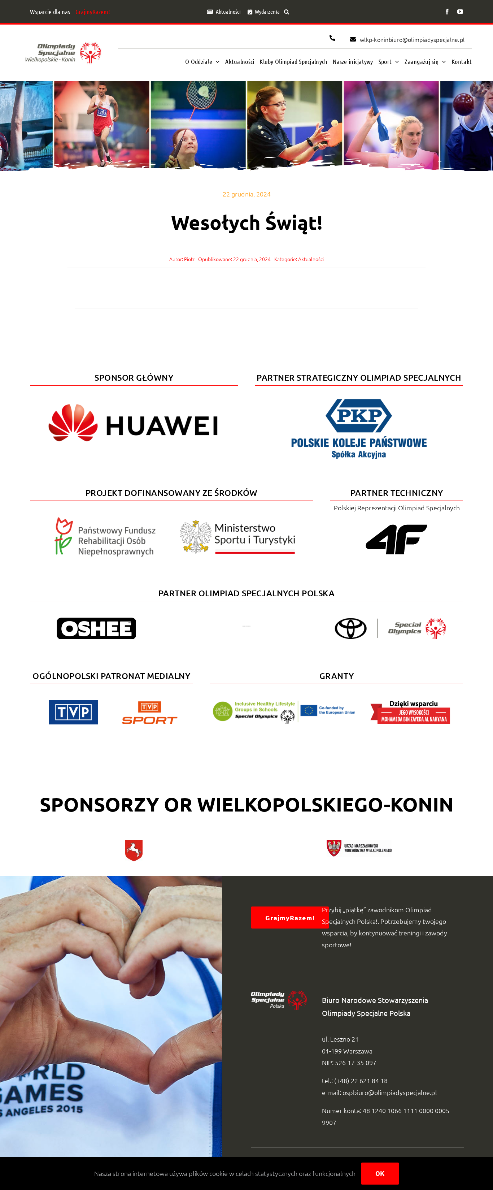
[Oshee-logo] (96, 620)
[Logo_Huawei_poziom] (134, 398)
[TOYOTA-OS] (390, 621)
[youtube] (460, 11)
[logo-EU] (284, 704)
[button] (286, 11)
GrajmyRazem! (92, 12)
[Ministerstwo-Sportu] (238, 523)
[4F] (396, 523)
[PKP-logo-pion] (359, 398)
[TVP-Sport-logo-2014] (150, 704)
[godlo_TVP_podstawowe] (73, 703)
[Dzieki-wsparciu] (410, 703)
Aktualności (311, 259)
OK (380, 1173)
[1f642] (246, 628)
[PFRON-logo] (105, 520)
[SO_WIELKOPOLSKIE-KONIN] (63, 41)
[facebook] (447, 11)
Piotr (189, 259)
